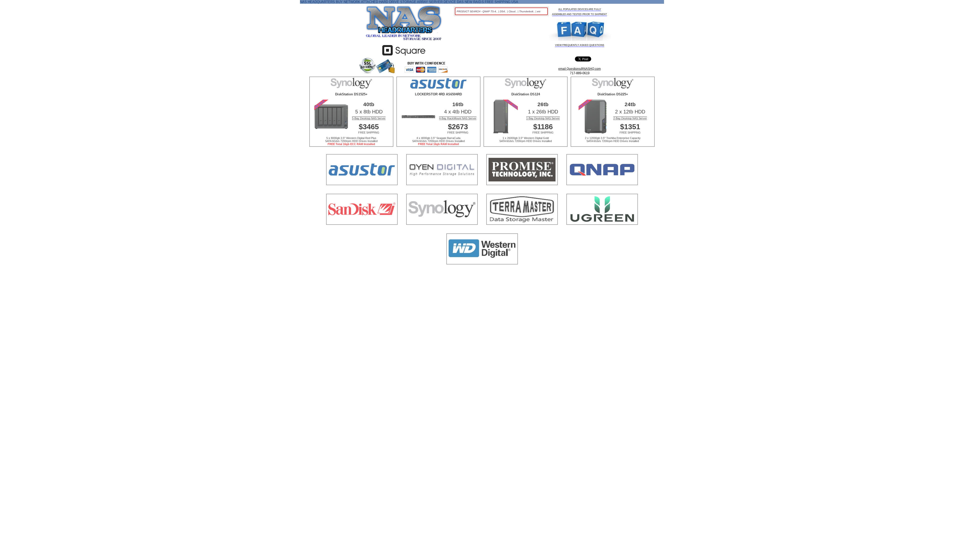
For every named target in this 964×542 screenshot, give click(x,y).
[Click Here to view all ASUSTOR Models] (361, 191)
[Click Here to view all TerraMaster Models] (522, 231)
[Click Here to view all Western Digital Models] (482, 270)
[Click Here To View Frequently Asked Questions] (580, 30)
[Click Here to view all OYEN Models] (441, 191)
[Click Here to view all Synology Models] (441, 231)
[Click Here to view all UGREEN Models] (602, 231)
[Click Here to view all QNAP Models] (602, 191)
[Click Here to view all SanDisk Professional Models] (361, 231)
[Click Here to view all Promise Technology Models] (522, 191)
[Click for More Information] (404, 55)
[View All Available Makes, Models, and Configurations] (404, 24)
